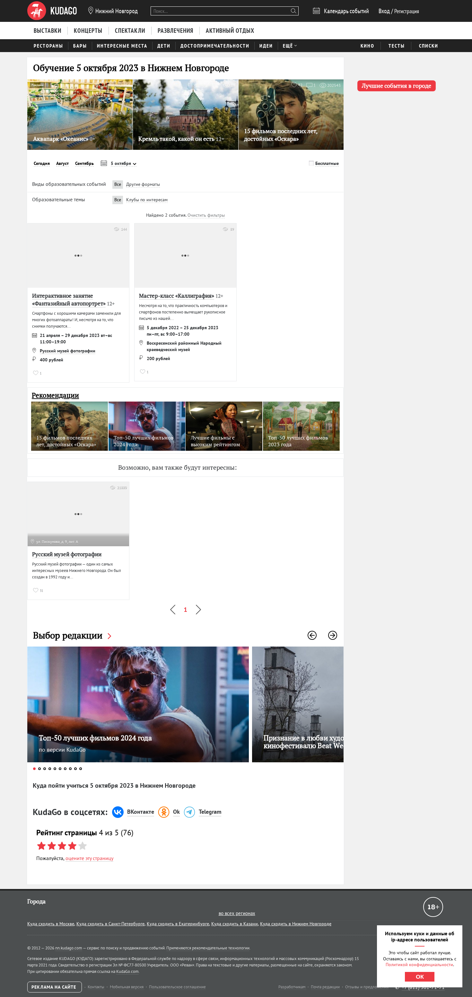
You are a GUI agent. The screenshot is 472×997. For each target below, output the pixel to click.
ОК (420, 977)
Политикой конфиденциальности (419, 964)
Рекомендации (55, 395)
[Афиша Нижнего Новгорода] (52, 11)
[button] (312, 635)
